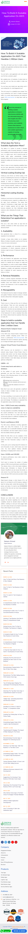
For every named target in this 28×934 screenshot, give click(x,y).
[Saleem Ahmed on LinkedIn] (8, 562)
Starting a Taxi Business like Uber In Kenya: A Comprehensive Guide (13, 619)
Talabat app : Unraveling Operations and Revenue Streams (13, 699)
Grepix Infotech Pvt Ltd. (17, 926)
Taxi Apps (3, 872)
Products (3, 857)
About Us (3, 853)
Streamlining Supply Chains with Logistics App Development (12, 723)
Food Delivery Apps (6, 882)
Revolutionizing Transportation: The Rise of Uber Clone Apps (13, 668)
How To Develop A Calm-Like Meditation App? (11, 809)
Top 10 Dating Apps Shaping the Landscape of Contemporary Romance (13, 684)
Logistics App (4, 879)
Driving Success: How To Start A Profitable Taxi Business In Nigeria (12, 627)
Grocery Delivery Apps (6, 886)
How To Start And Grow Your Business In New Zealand (13, 580)
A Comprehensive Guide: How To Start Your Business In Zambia (13, 603)
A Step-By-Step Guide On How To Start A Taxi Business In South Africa (13, 650)
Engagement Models (6, 850)
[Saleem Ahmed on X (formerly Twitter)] (5, 562)
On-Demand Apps (5, 875)
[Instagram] (12, 842)
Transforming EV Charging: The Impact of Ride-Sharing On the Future (13, 731)
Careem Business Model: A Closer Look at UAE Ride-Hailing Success (13, 762)
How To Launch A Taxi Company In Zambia (12, 596)
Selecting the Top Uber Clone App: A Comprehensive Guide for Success (13, 691)
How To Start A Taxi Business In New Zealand (13, 588)
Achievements (4, 855)
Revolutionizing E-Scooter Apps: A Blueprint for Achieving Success (12, 739)
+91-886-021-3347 (7, 894)
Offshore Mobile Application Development (10, 801)
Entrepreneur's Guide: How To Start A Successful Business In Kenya (13, 611)
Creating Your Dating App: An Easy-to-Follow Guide (13, 715)
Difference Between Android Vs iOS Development (13, 770)
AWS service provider (19, 337)
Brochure (3, 864)
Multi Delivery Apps (6, 884)
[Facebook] (2, 842)
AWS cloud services (10, 97)
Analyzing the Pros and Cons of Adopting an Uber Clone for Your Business (12, 659)
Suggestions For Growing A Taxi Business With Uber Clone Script (12, 778)
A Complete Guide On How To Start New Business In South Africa (13, 635)
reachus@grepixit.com (8, 897)
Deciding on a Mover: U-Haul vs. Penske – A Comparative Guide (12, 707)
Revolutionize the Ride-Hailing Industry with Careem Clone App (14, 676)
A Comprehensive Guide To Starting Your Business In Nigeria (13, 643)
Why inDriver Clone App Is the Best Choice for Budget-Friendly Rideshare (13, 793)
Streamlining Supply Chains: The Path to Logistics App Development (13, 754)
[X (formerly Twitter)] (5, 842)
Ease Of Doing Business (7, 862)
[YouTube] (16, 842)
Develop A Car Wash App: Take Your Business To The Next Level (13, 746)
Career (2, 860)
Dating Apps (4, 877)
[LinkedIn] (9, 842)
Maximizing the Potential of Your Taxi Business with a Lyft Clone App (13, 786)
